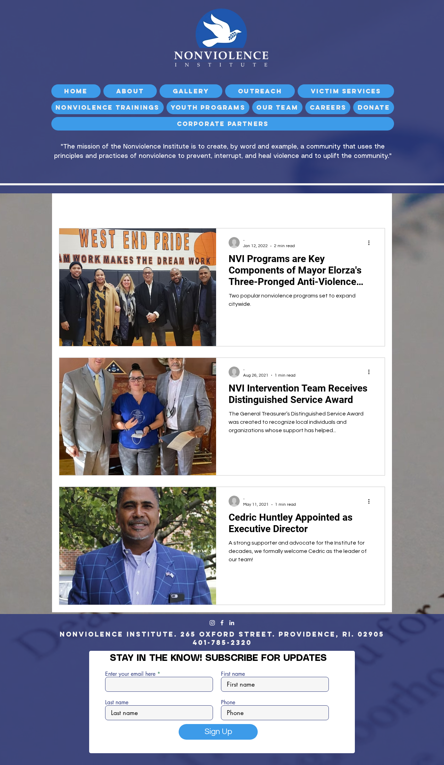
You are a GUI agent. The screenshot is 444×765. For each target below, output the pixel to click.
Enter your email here (130, 674)
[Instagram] (212, 622)
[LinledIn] (231, 622)
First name (233, 674)
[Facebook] (222, 622)
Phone (228, 702)
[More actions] (371, 242)
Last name (116, 702)
